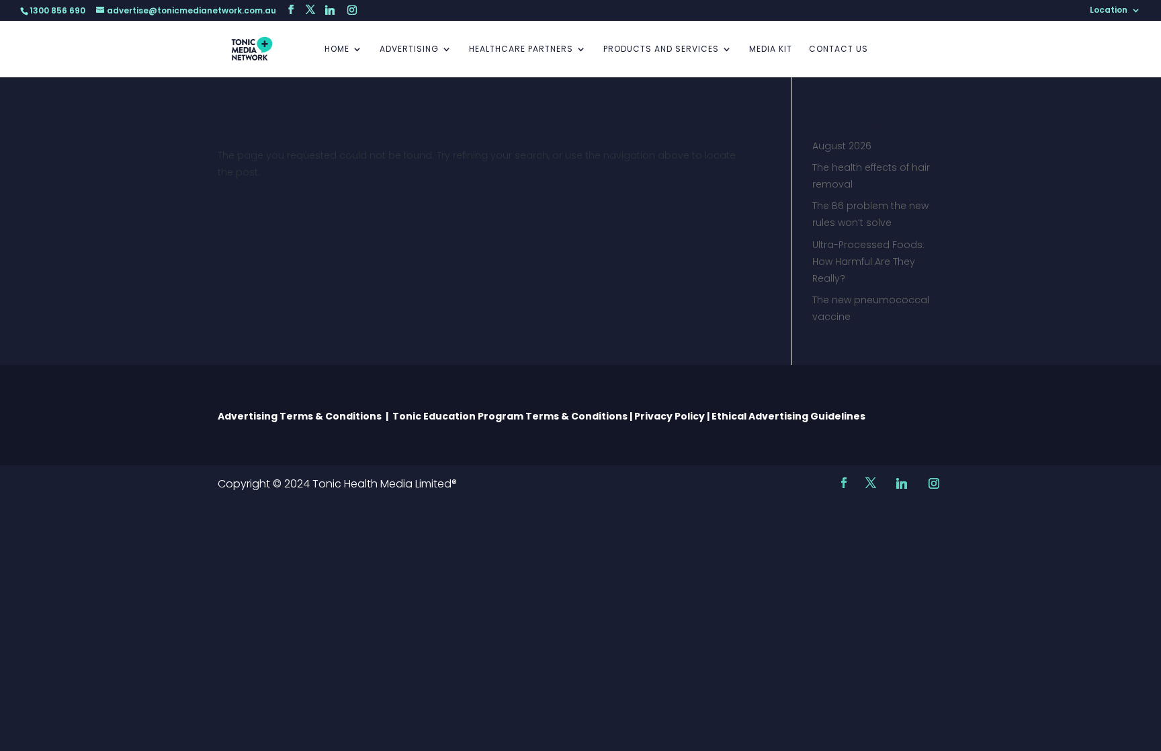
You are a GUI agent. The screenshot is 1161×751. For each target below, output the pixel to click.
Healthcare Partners (521, 49)
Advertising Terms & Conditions (302, 416)
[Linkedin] (330, 10)
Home (337, 49)
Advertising (409, 49)
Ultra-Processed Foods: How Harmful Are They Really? (868, 261)
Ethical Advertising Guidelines (789, 416)
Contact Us (838, 49)
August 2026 (841, 146)
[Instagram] (352, 10)
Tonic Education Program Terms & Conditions (510, 416)
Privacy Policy (669, 416)
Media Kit (770, 49)
